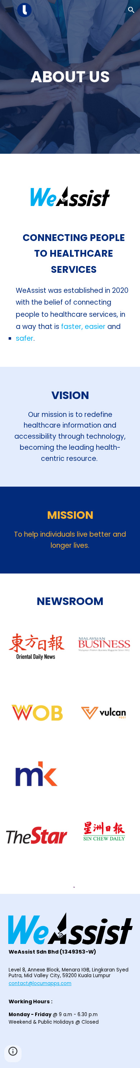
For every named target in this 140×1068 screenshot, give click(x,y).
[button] (8, 10)
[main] (70, 77)
